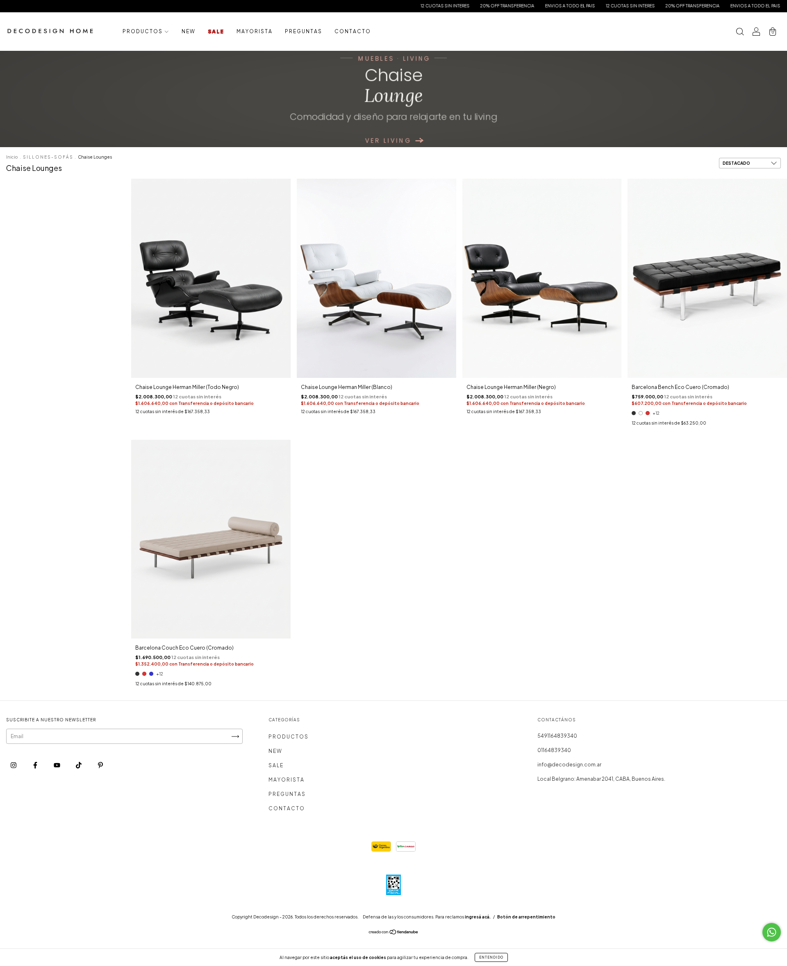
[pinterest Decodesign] (100, 765)
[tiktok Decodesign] (79, 765)
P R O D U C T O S (143, 31)
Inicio (12, 157)
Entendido (491, 957)
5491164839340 (557, 736)
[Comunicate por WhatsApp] (771, 932)
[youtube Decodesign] (57, 765)
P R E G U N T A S (303, 31)
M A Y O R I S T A (254, 31)
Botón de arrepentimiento (526, 916)
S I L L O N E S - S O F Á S (48, 157)
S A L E (215, 31)
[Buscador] (740, 33)
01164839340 (554, 750)
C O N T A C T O (352, 31)
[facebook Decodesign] (35, 765)
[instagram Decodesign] (14, 765)
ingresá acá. (478, 916)
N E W (188, 31)
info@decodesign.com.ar (569, 764)
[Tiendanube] (393, 933)
